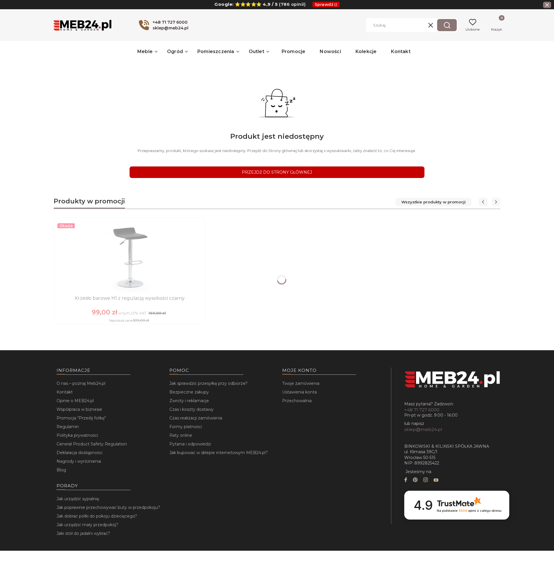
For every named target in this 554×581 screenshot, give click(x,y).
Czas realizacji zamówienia (195, 418)
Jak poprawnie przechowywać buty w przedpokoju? (108, 507)
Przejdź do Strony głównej (277, 172)
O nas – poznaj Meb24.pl (81, 383)
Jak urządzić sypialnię (78, 498)
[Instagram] (425, 480)
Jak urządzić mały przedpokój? (87, 524)
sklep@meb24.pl (423, 429)
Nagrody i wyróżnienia (79, 461)
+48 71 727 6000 (421, 410)
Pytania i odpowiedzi (190, 444)
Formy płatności (185, 426)
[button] (447, 25)
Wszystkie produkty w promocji (433, 202)
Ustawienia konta (299, 392)
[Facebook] (405, 480)
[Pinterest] (415, 480)
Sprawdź (324, 4)
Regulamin (68, 426)
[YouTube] (436, 480)
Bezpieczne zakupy (189, 392)
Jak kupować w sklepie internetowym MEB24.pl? (218, 452)
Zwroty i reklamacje (189, 400)
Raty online (180, 435)
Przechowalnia (297, 400)
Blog (61, 470)
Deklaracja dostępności (79, 452)
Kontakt (65, 392)
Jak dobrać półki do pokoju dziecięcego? (97, 516)
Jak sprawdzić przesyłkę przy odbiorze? (208, 383)
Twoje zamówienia (300, 383)
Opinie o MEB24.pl (75, 400)
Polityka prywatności (77, 435)
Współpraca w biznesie (79, 409)
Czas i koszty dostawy (191, 409)
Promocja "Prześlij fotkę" (81, 418)
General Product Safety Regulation (92, 444)
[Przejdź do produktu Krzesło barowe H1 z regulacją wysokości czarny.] (129, 257)
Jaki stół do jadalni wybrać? (83, 533)
